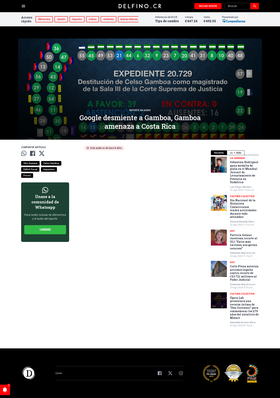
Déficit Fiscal (30, 169)
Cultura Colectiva (242, 196)
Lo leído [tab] (235, 152)
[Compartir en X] (42, 153)
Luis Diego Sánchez (241, 187)
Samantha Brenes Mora (242, 322)
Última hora (44, 19)
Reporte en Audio (140, 110)
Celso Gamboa (51, 163)
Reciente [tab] (219, 152)
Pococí (27, 175)
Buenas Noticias (129, 19)
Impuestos (49, 169)
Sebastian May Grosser (242, 253)
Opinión (61, 19)
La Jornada (237, 158)
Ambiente (108, 19)
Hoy (232, 231)
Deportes (77, 19)
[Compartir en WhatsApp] (23, 153)
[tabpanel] (235, 242)
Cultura (92, 19)
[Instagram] (181, 373)
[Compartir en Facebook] (33, 153)
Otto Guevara (30, 163)
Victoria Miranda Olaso (242, 221)
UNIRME (45, 229)
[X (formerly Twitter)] (170, 373)
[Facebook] (159, 373)
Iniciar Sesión (208, 6)
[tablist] (235, 152)
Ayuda (58, 373)
